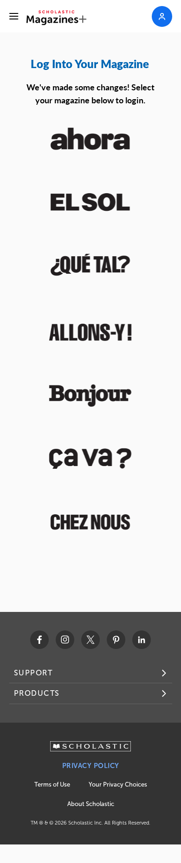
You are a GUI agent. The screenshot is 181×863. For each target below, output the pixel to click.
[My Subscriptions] (162, 16)
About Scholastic (90, 803)
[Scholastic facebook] (39, 639)
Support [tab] (33, 673)
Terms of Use (52, 784)
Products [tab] (37, 693)
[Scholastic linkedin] (141, 639)
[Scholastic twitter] (90, 639)
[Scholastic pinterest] (116, 639)
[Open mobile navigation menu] (14, 16)
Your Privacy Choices (118, 784)
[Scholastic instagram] (65, 639)
